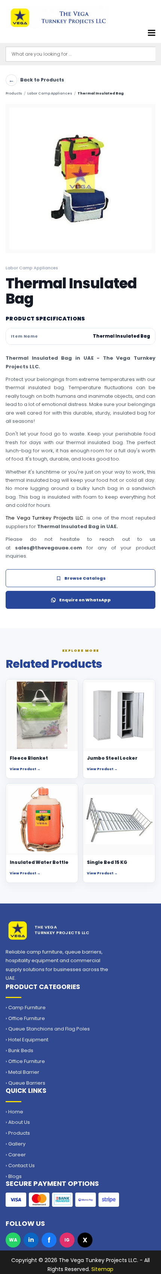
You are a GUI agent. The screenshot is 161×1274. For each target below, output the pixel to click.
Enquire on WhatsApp (85, 600)
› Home (14, 1112)
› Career (16, 1154)
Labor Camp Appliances (49, 93)
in (31, 1240)
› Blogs (14, 1176)
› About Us (18, 1122)
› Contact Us (20, 1165)
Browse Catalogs (85, 578)
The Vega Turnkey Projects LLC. (45, 517)
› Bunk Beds (19, 1050)
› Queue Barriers (25, 1083)
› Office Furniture (25, 1018)
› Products (18, 1133)
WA (13, 1240)
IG (67, 1240)
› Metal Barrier (22, 1072)
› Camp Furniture (26, 1007)
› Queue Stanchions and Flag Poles (48, 1029)
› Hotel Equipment (27, 1039)
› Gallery (15, 1144)
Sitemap (102, 1269)
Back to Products (36, 80)
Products (14, 93)
